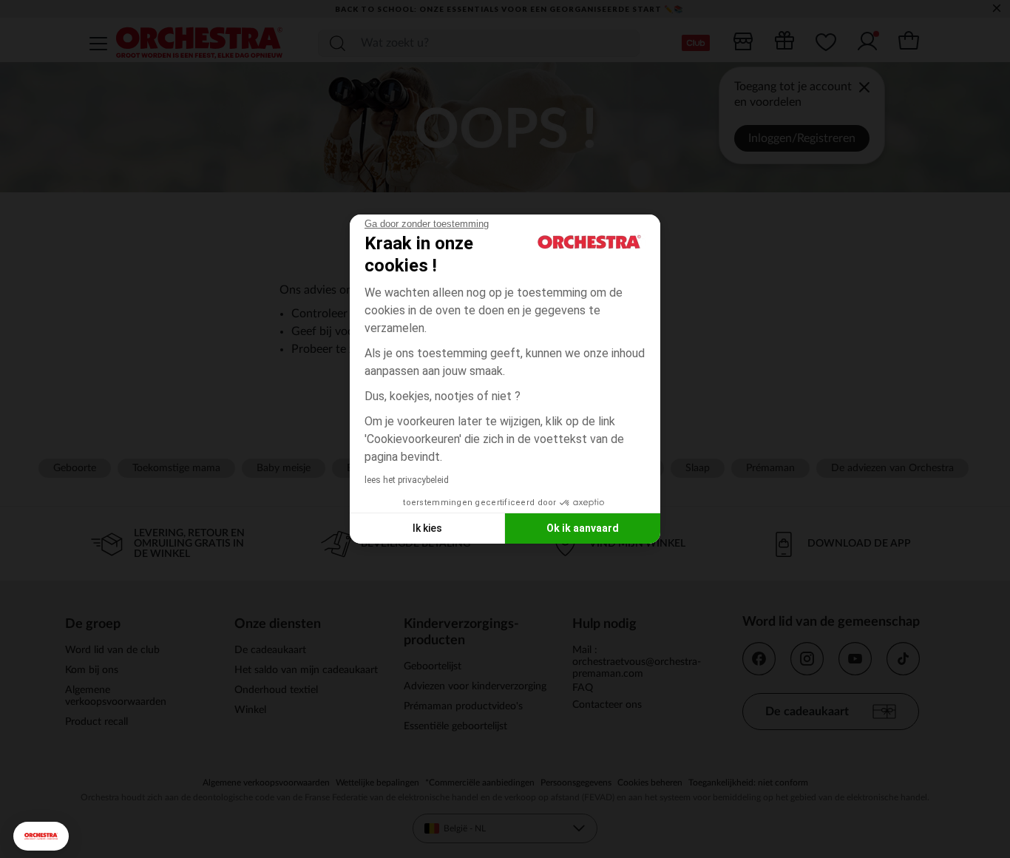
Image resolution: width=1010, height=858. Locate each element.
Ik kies (427, 528)
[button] (41, 836)
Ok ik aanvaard (582, 528)
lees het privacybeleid (407, 480)
